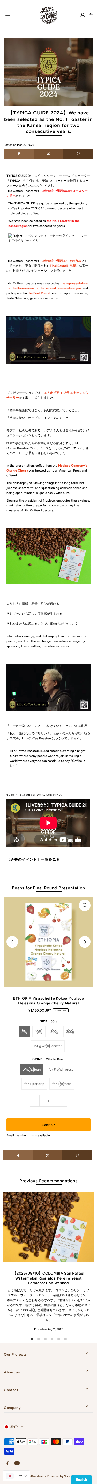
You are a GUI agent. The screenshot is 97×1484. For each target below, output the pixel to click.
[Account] (82, 15)
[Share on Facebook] (19, 154)
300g (70, 1032)
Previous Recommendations (48, 1180)
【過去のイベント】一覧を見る (33, 859)
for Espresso (62, 1084)
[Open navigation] (18, 15)
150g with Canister (48, 1046)
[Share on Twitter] (48, 154)
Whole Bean (32, 1069)
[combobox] (16, 1475)
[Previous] (12, 942)
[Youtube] (17, 1463)
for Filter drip (34, 1084)
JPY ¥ (14, 1426)
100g (39, 1032)
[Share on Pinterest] (78, 154)
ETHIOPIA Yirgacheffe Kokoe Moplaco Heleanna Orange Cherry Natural (48, 1000)
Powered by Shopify (61, 1476)
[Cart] (91, 15)
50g (24, 1032)
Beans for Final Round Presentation (48, 887)
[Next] (85, 942)
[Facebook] (7, 1463)
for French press (60, 1069)
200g (54, 1032)
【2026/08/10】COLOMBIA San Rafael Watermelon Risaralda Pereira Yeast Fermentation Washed (48, 1278)
